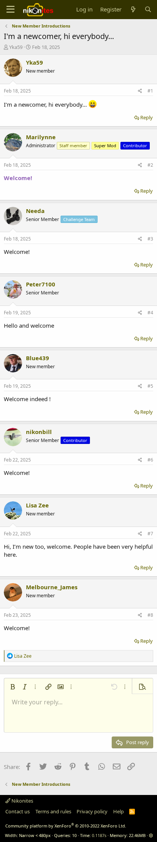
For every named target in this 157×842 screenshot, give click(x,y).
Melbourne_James (51, 587)
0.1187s (99, 835)
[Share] (140, 91)
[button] (12, 687)
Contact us (17, 811)
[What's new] (132, 9)
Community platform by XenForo (65, 826)
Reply (146, 117)
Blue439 (37, 358)
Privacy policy (92, 811)
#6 (150, 460)
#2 (150, 165)
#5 (150, 386)
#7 (150, 533)
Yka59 (15, 47)
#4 (150, 312)
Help (118, 811)
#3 (150, 239)
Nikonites (21, 800)
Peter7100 (40, 284)
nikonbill (39, 432)
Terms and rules (53, 811)
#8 (150, 615)
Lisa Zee (37, 505)
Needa (35, 211)
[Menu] (10, 9)
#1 (150, 91)
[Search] (148, 9)
